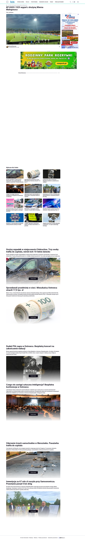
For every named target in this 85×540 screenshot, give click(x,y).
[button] (73, 2)
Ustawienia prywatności (52, 537)
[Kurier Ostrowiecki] (13, 2)
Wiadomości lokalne (43, 1)
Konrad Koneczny (12, 46)
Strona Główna (20, 1)
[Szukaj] (70, 2)
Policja (27, 1)
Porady (51, 1)
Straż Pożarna (34, 1)
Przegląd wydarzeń (59, 1)
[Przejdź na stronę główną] (7, 2)
